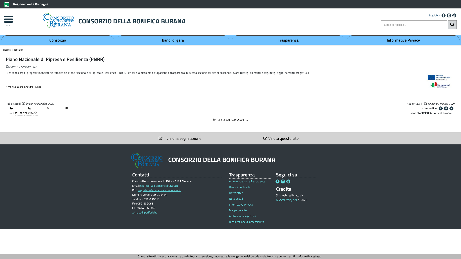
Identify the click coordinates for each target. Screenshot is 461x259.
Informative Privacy (403, 40)
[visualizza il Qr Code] (73, 108)
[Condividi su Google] (446, 108)
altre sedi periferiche (144, 212)
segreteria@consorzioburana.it (159, 185)
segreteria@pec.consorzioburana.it (159, 190)
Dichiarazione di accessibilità (246, 222)
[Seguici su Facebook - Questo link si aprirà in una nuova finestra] (444, 15)
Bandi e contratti (239, 187)
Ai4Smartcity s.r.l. (286, 200)
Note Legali (236, 198)
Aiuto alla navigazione (242, 216)
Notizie (18, 49)
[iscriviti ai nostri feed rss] (54, 108)
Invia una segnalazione (182, 138)
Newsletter (236, 193)
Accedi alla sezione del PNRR (23, 87)
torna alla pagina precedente (230, 119)
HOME (7, 49)
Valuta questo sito (283, 138)
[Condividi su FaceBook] (441, 108)
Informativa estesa (309, 256)
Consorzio (57, 40)
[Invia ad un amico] (36, 108)
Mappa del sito (238, 210)
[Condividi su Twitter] (451, 108)
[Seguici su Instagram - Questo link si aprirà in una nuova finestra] (449, 15)
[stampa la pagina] (18, 108)
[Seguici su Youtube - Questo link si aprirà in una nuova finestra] (454, 15)
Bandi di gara (173, 40)
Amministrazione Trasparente (247, 181)
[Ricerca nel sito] (452, 24)
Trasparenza (288, 40)
